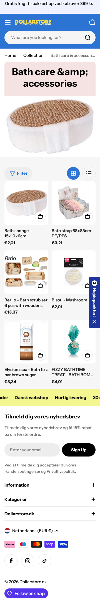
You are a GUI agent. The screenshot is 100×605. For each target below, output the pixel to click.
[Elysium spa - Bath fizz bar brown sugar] (26, 341)
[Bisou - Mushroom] (74, 272)
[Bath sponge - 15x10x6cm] (26, 203)
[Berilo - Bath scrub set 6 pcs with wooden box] (26, 272)
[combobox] (50, 37)
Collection (33, 55)
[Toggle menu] (7, 22)
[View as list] (89, 173)
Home (10, 55)
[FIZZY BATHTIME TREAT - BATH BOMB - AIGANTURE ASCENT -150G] (74, 341)
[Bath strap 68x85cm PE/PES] (74, 203)
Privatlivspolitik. (61, 471)
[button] (94, 302)
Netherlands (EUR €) (32, 530)
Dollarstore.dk (33, 581)
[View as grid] (73, 173)
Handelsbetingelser (22, 471)
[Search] (87, 37)
